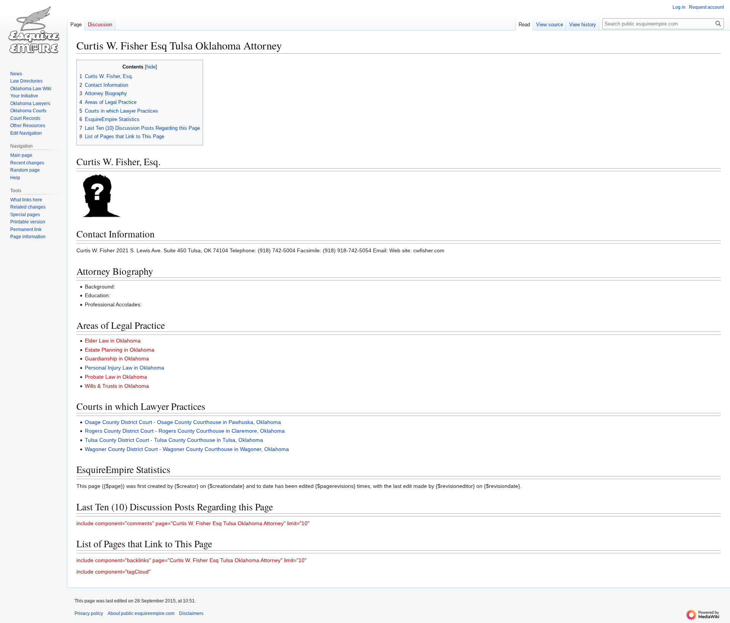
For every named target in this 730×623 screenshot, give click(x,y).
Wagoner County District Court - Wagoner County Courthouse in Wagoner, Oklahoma (187, 449)
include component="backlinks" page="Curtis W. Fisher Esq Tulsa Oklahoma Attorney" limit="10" (191, 560)
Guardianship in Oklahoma (117, 358)
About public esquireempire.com (141, 613)
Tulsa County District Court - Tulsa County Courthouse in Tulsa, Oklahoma (174, 440)
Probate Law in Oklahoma (116, 377)
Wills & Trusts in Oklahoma (117, 386)
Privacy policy (89, 613)
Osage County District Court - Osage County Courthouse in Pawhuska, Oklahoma (183, 422)
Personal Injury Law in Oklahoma (124, 368)
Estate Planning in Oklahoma (119, 350)
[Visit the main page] (33, 30)
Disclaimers (191, 613)
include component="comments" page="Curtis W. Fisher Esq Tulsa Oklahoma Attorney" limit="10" (192, 523)
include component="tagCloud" (113, 572)
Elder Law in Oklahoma (113, 341)
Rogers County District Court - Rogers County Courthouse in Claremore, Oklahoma (185, 431)
